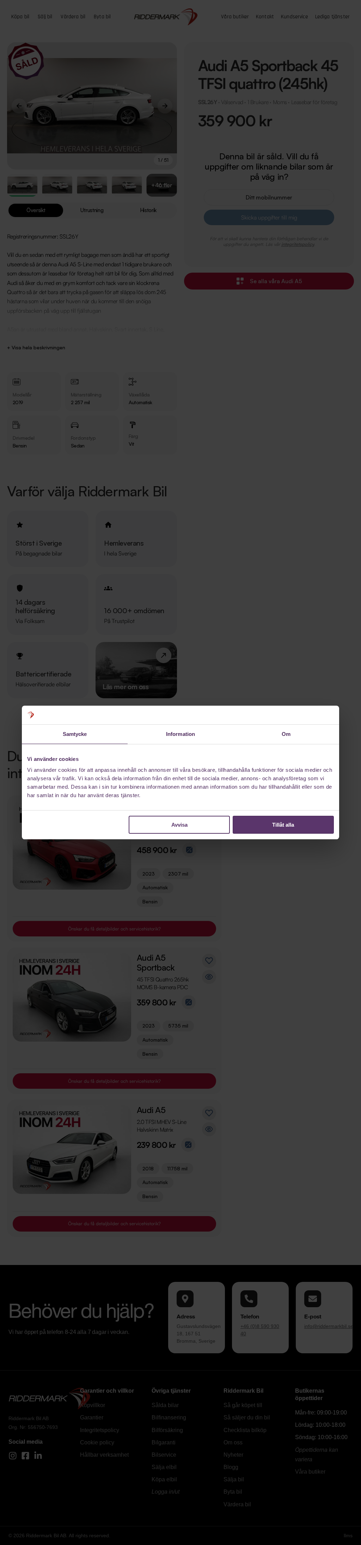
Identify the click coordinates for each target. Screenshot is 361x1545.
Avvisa (179, 825)
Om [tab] (286, 734)
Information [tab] (180, 734)
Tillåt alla (283, 825)
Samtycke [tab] (75, 734)
